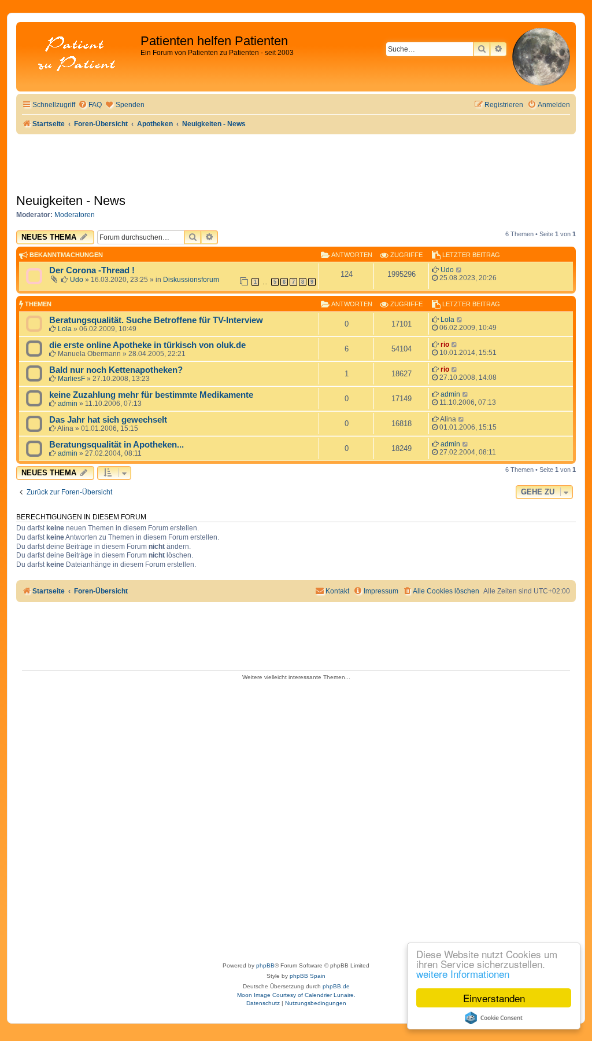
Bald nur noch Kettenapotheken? (116, 370)
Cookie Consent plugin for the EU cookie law (494, 1017)
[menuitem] (90, 105)
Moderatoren (74, 215)
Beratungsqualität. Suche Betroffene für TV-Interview (156, 320)
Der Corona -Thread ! (92, 270)
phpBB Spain (307, 976)
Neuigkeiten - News (70, 200)
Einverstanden (494, 998)
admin (67, 403)
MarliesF (71, 379)
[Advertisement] (296, 817)
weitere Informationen (462, 973)
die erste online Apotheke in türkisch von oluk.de (147, 345)
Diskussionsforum (191, 280)
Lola (65, 329)
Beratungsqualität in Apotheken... (116, 444)
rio (445, 344)
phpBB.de (336, 986)
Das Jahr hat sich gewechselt (108, 419)
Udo (76, 280)
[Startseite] (79, 55)
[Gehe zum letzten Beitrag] (459, 270)
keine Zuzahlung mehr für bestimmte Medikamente (151, 394)
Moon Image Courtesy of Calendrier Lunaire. (296, 995)
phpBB (265, 965)
